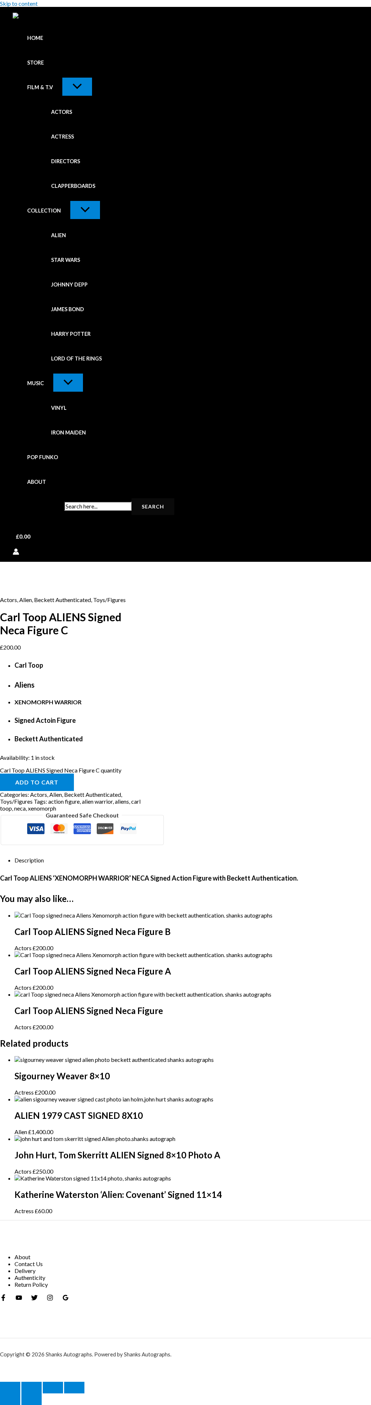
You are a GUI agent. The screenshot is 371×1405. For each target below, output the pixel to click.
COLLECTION (44, 210)
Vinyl (59, 408)
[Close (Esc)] (74, 1387)
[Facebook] (3, 1298)
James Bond (67, 309)
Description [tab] (29, 860)
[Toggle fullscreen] (31, 1387)
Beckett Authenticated (62, 599)
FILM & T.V (40, 87)
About (22, 1256)
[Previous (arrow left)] (10, 1399)
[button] (57, 87)
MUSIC (35, 383)
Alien (58, 235)
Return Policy (31, 1284)
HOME (35, 38)
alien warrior (97, 801)
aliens (122, 801)
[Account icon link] (16, 552)
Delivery (25, 1270)
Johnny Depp (69, 284)
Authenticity (29, 1277)
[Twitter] (34, 1298)
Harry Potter (71, 334)
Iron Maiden (68, 432)
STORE (35, 62)
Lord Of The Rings (76, 358)
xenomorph (42, 808)
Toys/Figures (109, 599)
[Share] (53, 1387)
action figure (64, 801)
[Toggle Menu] (77, 87)
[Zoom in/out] (10, 1387)
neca (20, 808)
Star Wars (65, 260)
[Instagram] (50, 1298)
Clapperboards (73, 186)
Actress (62, 136)
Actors (61, 112)
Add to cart (36, 782)
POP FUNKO (42, 457)
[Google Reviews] (65, 1298)
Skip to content (19, 3)
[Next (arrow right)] (31, 1399)
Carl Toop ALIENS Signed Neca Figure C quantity (60, 770)
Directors (65, 161)
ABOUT (36, 482)
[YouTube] (19, 1298)
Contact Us (28, 1263)
